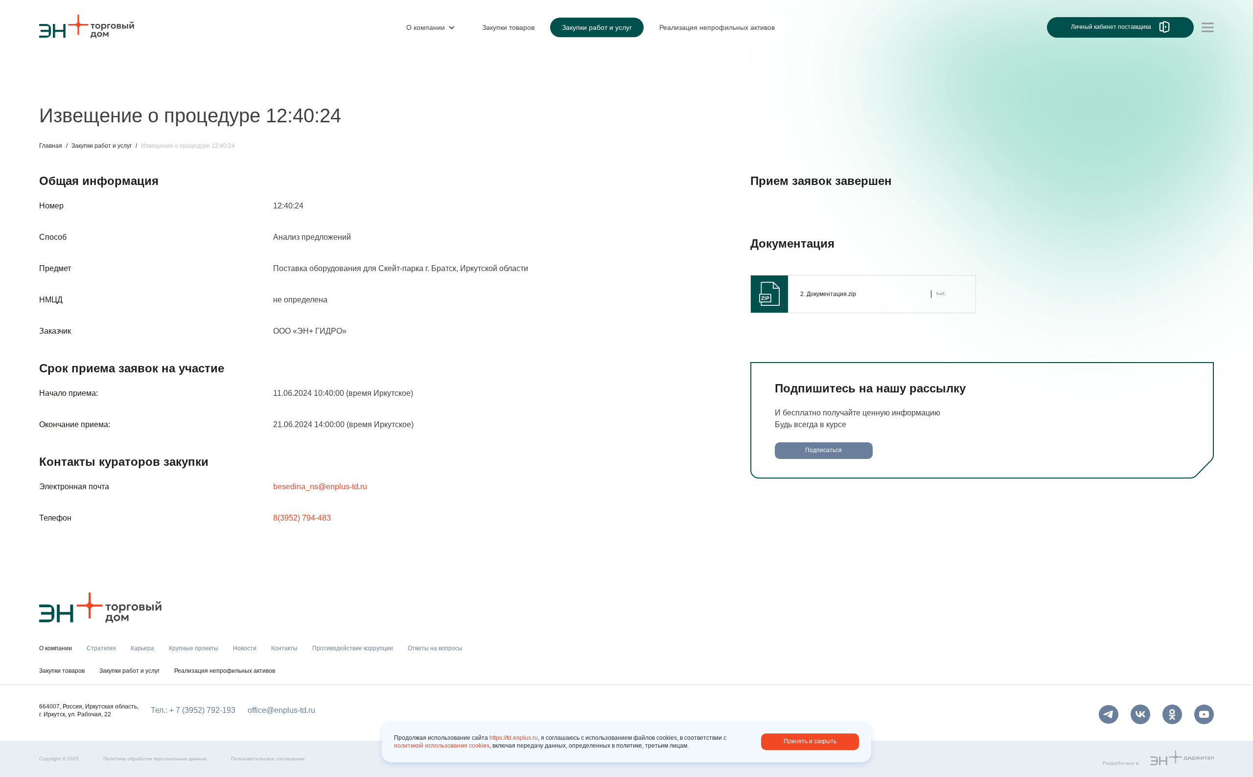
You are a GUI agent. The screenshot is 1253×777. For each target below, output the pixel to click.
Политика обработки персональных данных (155, 758)
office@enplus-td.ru (281, 710)
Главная (50, 145)
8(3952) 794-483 (302, 518)
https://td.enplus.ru (513, 737)
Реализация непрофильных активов (224, 670)
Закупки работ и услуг (101, 145)
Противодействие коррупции (349, 87)
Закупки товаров (62, 670)
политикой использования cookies (441, 745)
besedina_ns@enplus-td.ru (320, 486)
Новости (223, 87)
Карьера (104, 87)
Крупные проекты (164, 87)
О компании (60, 66)
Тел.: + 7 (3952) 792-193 (193, 710)
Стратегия (58, 87)
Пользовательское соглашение (268, 758)
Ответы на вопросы (450, 87)
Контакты (268, 87)
